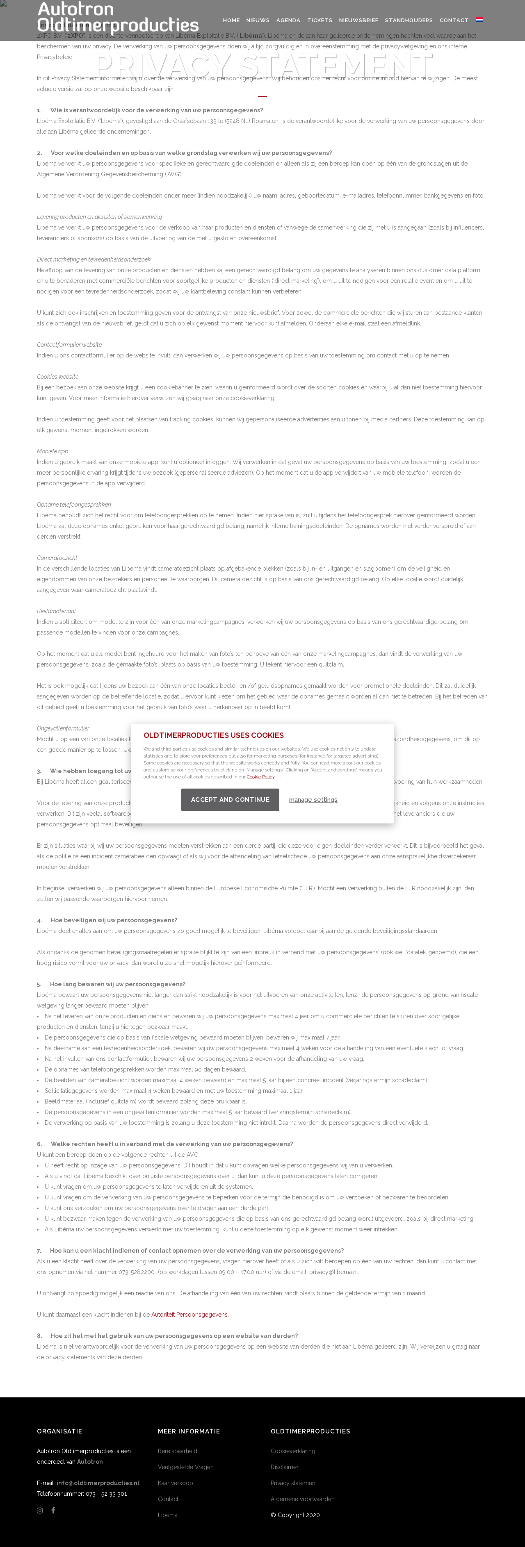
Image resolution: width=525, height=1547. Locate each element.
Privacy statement (294, 1483)
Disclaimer (285, 1467)
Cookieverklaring (293, 1451)
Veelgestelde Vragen (186, 1467)
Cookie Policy (260, 776)
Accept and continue (230, 799)
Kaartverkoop (175, 1483)
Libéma (168, 1515)
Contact (168, 1499)
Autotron (90, 1461)
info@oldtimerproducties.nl (98, 1483)
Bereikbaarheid (177, 1451)
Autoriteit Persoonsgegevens (189, 1314)
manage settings (313, 799)
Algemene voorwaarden (303, 1499)
